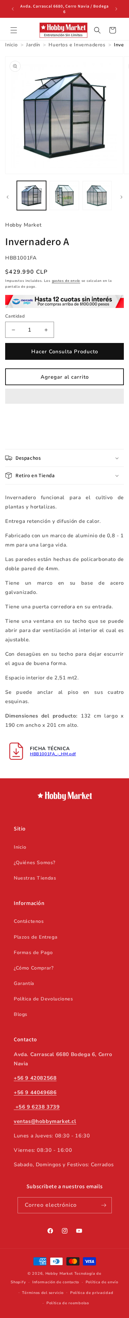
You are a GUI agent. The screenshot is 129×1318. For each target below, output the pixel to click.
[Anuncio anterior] (12, 8)
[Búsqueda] (97, 30)
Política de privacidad (91, 1292)
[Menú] (13, 30)
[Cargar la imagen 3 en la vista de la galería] (97, 195)
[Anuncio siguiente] (116, 8)
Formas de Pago (33, 952)
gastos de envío (66, 280)
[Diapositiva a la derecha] (121, 197)
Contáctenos (29, 921)
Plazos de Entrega (35, 937)
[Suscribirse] (103, 1205)
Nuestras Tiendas (35, 878)
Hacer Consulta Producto (64, 351)
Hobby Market (59, 1273)
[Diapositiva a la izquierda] (7, 197)
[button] (64, 396)
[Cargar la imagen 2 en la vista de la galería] (64, 195)
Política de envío (102, 1282)
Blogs (21, 1014)
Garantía (24, 983)
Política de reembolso (67, 1303)
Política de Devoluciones (43, 999)
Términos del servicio (43, 1292)
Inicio (20, 847)
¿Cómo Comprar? (33, 968)
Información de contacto (55, 1282)
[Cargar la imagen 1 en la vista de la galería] (31, 195)
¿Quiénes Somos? (34, 862)
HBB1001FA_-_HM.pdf (53, 754)
